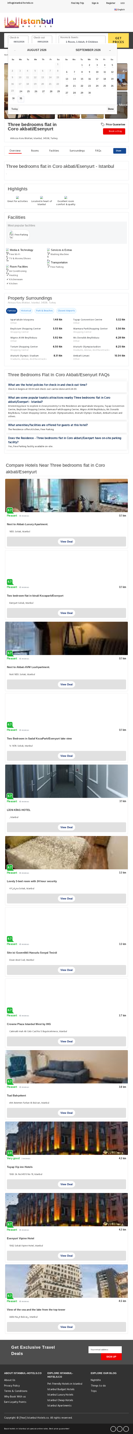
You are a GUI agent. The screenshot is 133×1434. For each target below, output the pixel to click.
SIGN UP (111, 1356)
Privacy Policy (12, 1386)
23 (89, 86)
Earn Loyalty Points (15, 1402)
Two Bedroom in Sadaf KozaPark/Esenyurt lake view (39, 738)
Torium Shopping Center (34, 413)
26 (36, 91)
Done (111, 109)
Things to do (98, 1386)
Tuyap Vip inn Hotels (20, 1166)
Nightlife (96, 1380)
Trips (94, 1391)
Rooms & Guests (69, 38)
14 (74, 79)
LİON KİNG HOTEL (18, 809)
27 (43, 91)
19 (112, 79)
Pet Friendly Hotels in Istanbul (64, 1384)
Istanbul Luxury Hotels (60, 1395)
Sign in (95, 3)
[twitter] (119, 1429)
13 (67, 79)
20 (67, 86)
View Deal (66, 541)
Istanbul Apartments (59, 1406)
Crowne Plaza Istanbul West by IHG (29, 1024)
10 (97, 72)
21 (74, 86)
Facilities (54, 151)
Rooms (35, 151)
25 (28, 91)
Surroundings (77, 151)
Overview (15, 151)
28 (51, 91)
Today (14, 109)
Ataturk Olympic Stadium (88, 413)
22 (82, 86)
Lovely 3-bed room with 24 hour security (32, 881)
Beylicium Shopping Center (31, 410)
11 (105, 72)
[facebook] (113, 1429)
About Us (9, 1380)
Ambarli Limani (110, 413)
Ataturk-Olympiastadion (61, 413)
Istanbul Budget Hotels (60, 1389)
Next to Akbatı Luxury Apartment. (27, 524)
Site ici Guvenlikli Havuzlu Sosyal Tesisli (32, 952)
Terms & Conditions (16, 1391)
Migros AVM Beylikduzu (92, 410)
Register (110, 3)
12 (112, 72)
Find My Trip (77, 3)
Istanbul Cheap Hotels (60, 1400)
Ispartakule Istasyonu (93, 406)
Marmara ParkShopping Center (62, 410)
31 (21, 98)
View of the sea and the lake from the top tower (36, 1309)
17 (97, 79)
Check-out (39, 38)
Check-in (14, 38)
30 (13, 98)
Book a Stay (115, 131)
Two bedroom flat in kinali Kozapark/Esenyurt (35, 595)
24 (21, 91)
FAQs (98, 151)
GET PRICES (118, 40)
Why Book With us (15, 1397)
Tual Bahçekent (16, 1095)
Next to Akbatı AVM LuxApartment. (28, 667)
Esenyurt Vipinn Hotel (20, 1238)
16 (89, 79)
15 (82, 79)
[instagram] (126, 1429)
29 (58, 91)
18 (104, 79)
